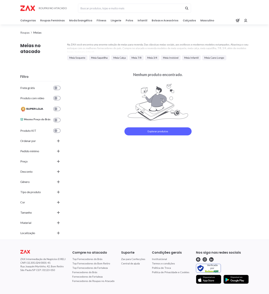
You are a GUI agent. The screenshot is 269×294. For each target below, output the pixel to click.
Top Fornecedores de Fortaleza (90, 267)
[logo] (43, 252)
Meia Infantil (191, 57)
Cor (22, 202)
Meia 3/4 (152, 57)
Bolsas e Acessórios (165, 20)
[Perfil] (246, 20)
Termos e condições (163, 263)
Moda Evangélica (80, 20)
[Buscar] (187, 8)
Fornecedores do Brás (84, 272)
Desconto (26, 171)
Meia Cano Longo (214, 57)
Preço (24, 161)
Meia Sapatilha (99, 57)
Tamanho (26, 212)
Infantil (142, 20)
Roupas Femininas (52, 20)
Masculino (207, 20)
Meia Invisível (170, 57)
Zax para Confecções (133, 259)
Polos (129, 20)
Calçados (189, 20)
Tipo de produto (30, 192)
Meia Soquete (77, 57)
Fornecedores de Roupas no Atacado (93, 280)
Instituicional (159, 259)
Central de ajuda (130, 263)
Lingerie (116, 20)
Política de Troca (161, 267)
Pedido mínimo (29, 151)
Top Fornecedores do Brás (87, 259)
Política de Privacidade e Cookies (170, 272)
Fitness (101, 20)
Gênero (25, 181)
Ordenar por (28, 141)
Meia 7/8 (136, 57)
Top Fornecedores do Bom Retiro (91, 263)
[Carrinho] (238, 20)
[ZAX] (27, 8)
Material (25, 222)
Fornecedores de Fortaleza (87, 276)
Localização (27, 233)
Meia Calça (119, 57)
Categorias (28, 20)
